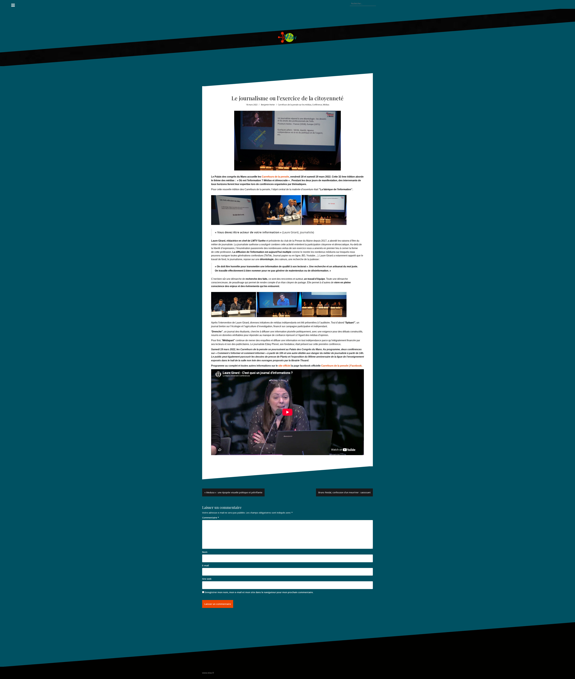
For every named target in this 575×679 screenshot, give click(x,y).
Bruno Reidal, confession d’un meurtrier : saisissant (344, 492)
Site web (206, 578)
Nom (204, 551)
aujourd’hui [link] (275, 252)
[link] (341, 365)
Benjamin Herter (268, 104)
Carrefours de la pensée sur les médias (294, 104)
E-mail (205, 565)
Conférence (317, 104)
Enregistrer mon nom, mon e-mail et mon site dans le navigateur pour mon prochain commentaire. (259, 592)
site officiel (284, 365)
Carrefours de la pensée (275, 176)
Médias (326, 104)
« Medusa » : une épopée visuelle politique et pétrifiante (233, 492)
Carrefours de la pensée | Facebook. (341, 365)
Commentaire (210, 517)
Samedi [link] (215, 349)
